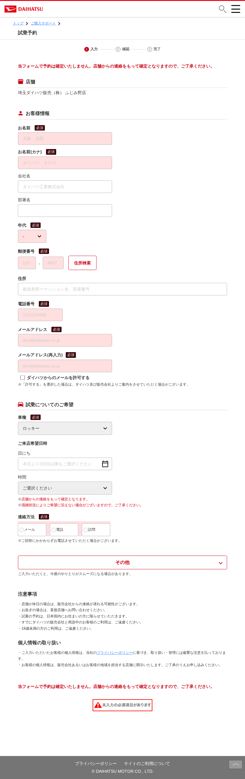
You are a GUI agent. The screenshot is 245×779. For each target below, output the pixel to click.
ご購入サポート (43, 23)
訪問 (91, 529)
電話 (59, 529)
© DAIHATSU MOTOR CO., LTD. (123, 771)
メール (29, 529)
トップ (18, 23)
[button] (222, 9)
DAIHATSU (49, 9)
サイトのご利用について (147, 763)
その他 (122, 562)
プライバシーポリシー (115, 653)
